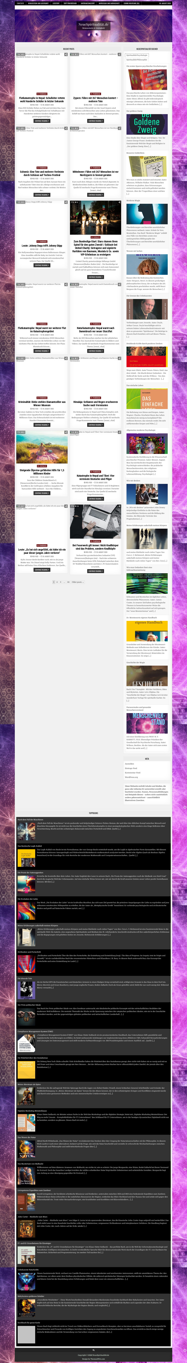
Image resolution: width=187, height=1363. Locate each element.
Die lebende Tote (25, 955)
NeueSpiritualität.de (93, 24)
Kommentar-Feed (132, 776)
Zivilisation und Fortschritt (29, 928)
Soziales (97, 237)
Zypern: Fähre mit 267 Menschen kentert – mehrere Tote (95, 99)
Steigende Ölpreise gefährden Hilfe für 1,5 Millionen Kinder (42, 472)
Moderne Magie (133, 156)
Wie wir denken (133, 436)
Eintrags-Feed (131, 771)
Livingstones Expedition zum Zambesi (34, 1167)
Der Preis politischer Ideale (29, 981)
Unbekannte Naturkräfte (28, 1246)
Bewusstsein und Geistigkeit (38, 3)
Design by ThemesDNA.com (93, 1362)
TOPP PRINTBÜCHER (70, 3)
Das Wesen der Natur (27, 1114)
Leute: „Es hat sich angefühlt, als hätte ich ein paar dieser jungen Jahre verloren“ (42, 551)
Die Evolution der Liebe (28, 875)
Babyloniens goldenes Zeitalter (31, 1273)
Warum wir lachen (134, 206)
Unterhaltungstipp (88, 3)
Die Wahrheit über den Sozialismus (33, 1034)
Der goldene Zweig (134, 66)
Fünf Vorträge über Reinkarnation (32, 1326)
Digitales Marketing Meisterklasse (32, 1087)
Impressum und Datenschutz (109, 3)
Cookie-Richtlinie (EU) (131, 3)
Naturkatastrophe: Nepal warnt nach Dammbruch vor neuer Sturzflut (95, 329)
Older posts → (78, 582)
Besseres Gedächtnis (135, 108)
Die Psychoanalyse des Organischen (142, 710)
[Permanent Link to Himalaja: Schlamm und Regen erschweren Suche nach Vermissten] (95, 376)
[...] (149, 102)
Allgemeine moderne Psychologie (140, 385)
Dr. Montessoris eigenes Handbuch (141, 573)
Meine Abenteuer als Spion (29, 1061)
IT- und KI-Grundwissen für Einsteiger (34, 1220)
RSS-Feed (35, 105)
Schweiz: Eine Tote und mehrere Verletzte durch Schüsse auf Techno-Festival (42, 173)
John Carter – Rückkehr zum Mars (32, 1193)
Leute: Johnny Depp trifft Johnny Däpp (42, 245)
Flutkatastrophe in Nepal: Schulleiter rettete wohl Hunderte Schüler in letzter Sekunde (42, 99)
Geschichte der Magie (135, 618)
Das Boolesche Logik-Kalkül (30, 822)
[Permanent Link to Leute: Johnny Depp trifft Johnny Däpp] (42, 220)
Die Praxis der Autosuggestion (30, 849)
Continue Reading (42, 121)
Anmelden (129, 767)
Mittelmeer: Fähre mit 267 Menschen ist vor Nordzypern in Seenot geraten (95, 173)
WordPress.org (131, 780)
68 (68, 582)
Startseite (20, 3)
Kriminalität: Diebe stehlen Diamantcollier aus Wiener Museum (42, 403)
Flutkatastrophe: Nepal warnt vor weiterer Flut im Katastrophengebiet (42, 329)
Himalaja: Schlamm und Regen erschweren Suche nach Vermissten (95, 403)
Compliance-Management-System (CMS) (35, 1008)
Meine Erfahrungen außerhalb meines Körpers (146, 481)
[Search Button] (93, 1353)
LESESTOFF (56, 3)
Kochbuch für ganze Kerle (29, 1299)
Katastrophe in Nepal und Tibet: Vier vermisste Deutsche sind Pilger (95, 477)
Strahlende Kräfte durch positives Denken (144, 299)
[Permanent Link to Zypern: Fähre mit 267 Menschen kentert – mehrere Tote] (95, 72)
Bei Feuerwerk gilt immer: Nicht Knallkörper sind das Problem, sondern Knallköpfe (96, 547)
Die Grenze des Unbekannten (139, 251)
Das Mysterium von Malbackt (30, 1140)
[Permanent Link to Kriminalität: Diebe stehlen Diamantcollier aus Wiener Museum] (42, 376)
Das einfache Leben (134, 341)
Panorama (43, 94)
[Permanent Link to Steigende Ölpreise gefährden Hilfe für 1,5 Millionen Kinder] (42, 447)
